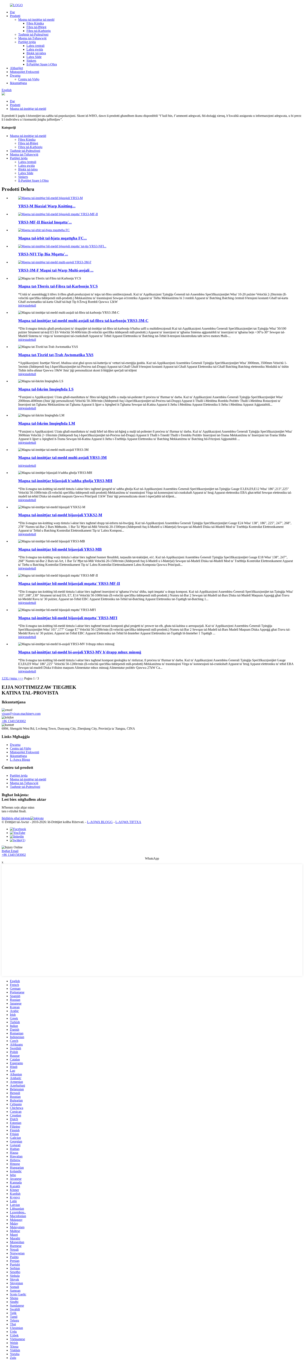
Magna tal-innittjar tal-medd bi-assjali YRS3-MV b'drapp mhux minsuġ (79, 652)
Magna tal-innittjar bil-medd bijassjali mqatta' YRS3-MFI (67, 618)
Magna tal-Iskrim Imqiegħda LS (46, 389)
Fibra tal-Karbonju (38, 31)
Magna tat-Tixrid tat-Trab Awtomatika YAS (55, 355)
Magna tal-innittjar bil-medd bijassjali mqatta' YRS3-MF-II (69, 583)
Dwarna (15, 75)
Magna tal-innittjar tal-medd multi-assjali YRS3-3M (62, 457)
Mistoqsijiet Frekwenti (24, 72)
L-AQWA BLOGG (100, 822)
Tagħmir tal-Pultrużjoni (33, 34)
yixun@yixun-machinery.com (21, 713)
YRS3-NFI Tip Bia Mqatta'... (43, 254)
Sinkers (31, 60)
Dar (12, 12)
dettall (32, 305)
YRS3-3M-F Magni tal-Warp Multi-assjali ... (55, 270)
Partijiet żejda (27, 42)
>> (21, 678)
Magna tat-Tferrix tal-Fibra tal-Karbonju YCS (58, 286)
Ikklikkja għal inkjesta (16, 818)
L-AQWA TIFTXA (128, 822)
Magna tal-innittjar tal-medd (36, 19)
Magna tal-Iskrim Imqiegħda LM (46, 423)
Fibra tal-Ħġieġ (36, 27)
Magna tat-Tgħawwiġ (32, 38)
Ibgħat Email (10, 851)
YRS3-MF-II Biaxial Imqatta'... (45, 222)
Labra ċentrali (35, 45)
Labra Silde (34, 57)
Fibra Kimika (35, 23)
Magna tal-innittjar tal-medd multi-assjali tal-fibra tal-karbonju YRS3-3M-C (83, 320)
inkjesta (23, 305)
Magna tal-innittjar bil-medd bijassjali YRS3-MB (60, 549)
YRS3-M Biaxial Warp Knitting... (46, 206)
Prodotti (15, 16)
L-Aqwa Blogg (20, 759)
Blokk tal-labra (36, 53)
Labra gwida (34, 49)
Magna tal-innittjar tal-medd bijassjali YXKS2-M (60, 515)
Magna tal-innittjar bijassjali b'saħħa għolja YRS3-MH (65, 481)
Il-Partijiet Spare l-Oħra (41, 64)
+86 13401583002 (14, 721)
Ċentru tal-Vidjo (28, 79)
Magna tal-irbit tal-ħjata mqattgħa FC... (52, 238)
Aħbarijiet (16, 68)
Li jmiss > (13, 678)
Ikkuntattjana (18, 83)
